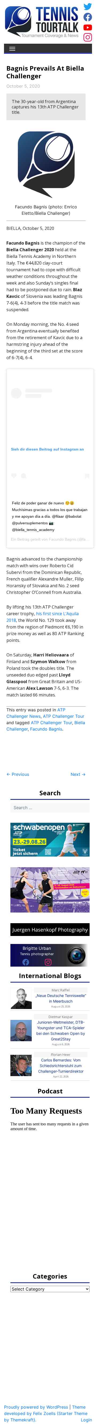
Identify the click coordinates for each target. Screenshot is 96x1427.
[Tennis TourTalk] (41, 21)
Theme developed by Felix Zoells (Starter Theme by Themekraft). (45, 1413)
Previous (17, 774)
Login (86, 1419)
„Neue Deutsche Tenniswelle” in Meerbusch (60, 998)
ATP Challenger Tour (63, 716)
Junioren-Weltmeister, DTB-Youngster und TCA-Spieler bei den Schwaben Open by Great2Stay (60, 1030)
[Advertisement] (49, 752)
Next (78, 774)
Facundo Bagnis (62, 539)
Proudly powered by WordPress (36, 1407)
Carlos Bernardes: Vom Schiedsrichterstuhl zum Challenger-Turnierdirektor (60, 1065)
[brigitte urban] (25, 962)
